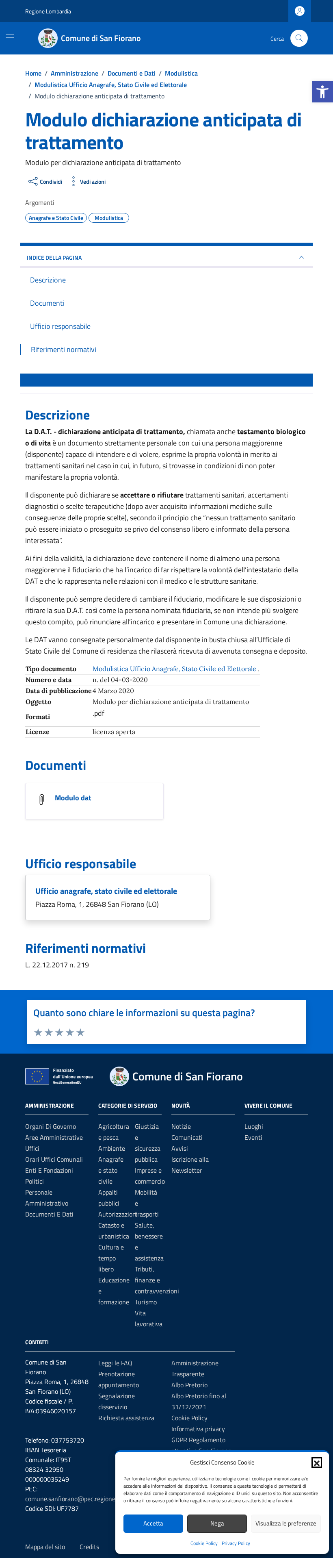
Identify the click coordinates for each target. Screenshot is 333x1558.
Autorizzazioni (118, 1214)
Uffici (32, 1148)
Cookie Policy (204, 1543)
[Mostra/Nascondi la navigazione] (10, 37)
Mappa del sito (45, 1546)
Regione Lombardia (48, 11)
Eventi (253, 1137)
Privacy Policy (236, 1543)
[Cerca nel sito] (299, 38)
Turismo (146, 1302)
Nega (217, 1523)
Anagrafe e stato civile (110, 1170)
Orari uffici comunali (54, 1159)
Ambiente (111, 1148)
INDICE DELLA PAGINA (54, 257)
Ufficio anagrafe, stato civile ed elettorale (106, 890)
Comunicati (187, 1137)
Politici (34, 1181)
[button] (322, 91)
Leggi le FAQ (115, 1363)
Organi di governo (50, 1126)
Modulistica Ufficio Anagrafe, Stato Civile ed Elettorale (175, 669)
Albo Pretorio (189, 1385)
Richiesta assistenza (126, 1418)
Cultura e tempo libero (111, 1258)
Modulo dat (73, 797)
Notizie (181, 1126)
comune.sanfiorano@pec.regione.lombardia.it (87, 1499)
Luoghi (253, 1126)
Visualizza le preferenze (285, 1523)
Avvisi (179, 1148)
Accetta (153, 1523)
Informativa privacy (198, 1429)
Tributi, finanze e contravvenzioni (157, 1280)
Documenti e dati (49, 1214)
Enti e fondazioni (49, 1170)
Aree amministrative (54, 1137)
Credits (89, 1546)
